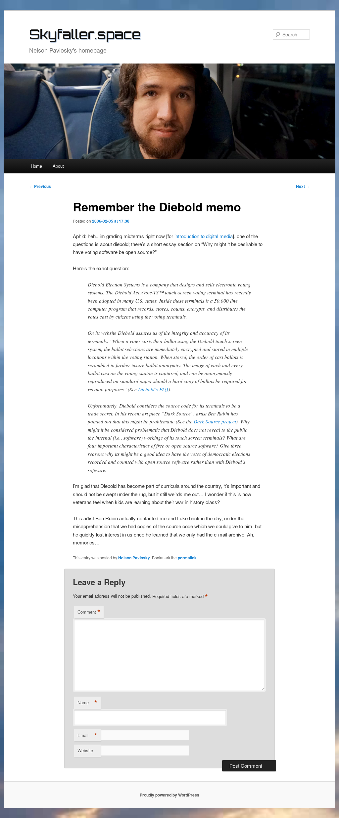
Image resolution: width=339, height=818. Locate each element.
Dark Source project (215, 421)
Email (87, 735)
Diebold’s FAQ (153, 389)
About (58, 166)
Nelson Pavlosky (134, 558)
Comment (88, 612)
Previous (40, 186)
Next (303, 186)
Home (36, 166)
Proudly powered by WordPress (169, 795)
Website (85, 750)
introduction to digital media (203, 236)
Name (87, 702)
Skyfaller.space (85, 34)
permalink (187, 558)
